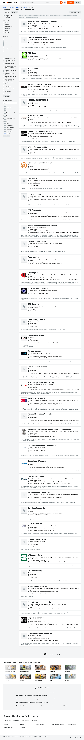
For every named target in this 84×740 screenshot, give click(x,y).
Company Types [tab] (8, 720)
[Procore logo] (7, 2)
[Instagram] (77, 737)
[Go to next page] (59, 654)
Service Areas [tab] (34, 720)
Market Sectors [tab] (16, 720)
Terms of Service (29, 736)
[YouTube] (80, 737)
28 (57, 654)
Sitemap (46, 736)
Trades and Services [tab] (25, 720)
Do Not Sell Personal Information (38, 736)
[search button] (61, 2)
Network (16, 2)
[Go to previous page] (41, 654)
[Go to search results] (15, 103)
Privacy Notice (22, 736)
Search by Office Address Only (8, 16)
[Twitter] (75, 737)
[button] (3, 22)
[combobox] (52, 2)
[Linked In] (70, 737)
